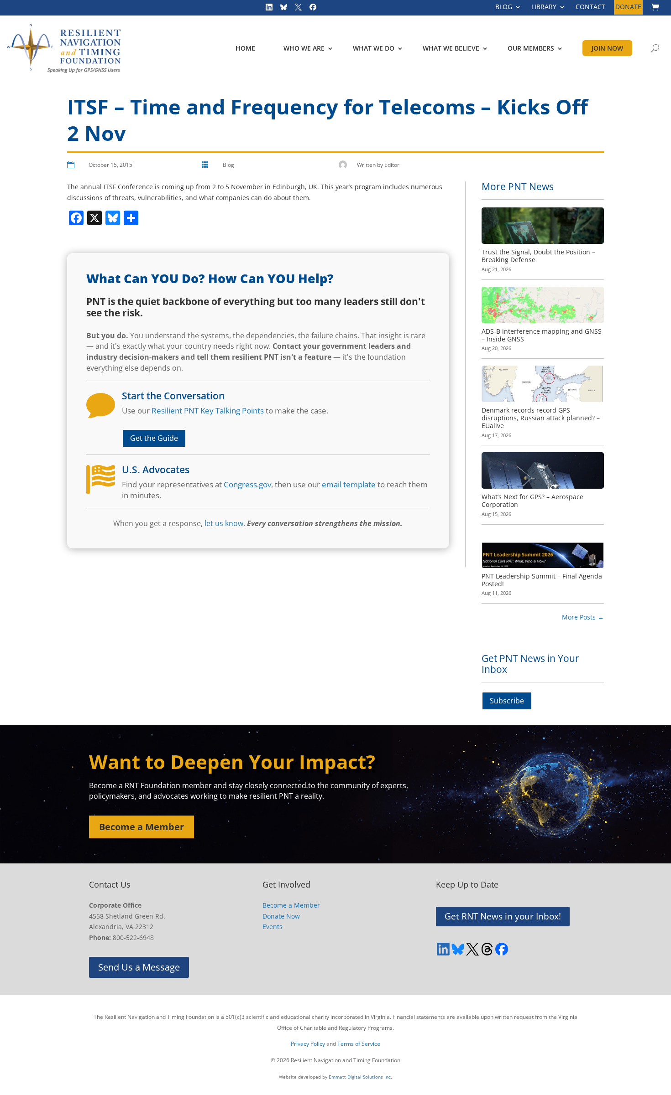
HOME (245, 48)
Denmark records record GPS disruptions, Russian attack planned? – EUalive (541, 418)
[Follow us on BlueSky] (280, 9)
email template (349, 484)
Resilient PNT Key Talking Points (208, 410)
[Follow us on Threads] (487, 949)
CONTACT (590, 7)
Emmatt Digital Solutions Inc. (360, 1077)
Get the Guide (154, 438)
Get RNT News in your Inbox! (503, 916)
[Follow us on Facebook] (310, 9)
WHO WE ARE (304, 48)
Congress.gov (247, 484)
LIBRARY (543, 7)
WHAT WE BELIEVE (451, 48)
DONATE (628, 7)
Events (272, 926)
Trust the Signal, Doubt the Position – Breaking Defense (538, 256)
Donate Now (281, 916)
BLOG (503, 7)
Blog (228, 165)
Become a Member (141, 827)
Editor (391, 165)
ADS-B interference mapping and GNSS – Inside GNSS (542, 335)
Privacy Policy (308, 1044)
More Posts (583, 617)
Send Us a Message (139, 967)
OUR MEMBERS (531, 48)
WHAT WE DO (373, 48)
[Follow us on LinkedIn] (266, 9)
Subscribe (507, 701)
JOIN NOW (607, 48)
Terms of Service (358, 1044)
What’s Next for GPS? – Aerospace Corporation (532, 500)
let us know (223, 523)
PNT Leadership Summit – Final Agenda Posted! (542, 580)
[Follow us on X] (295, 9)
